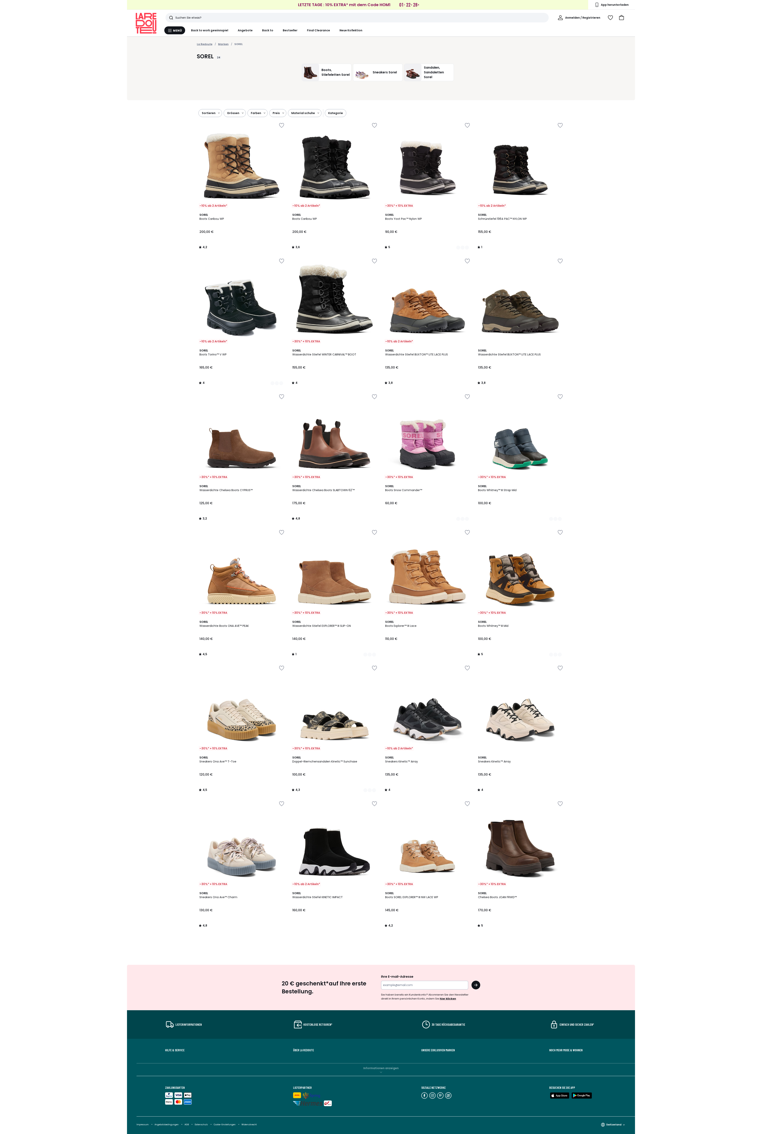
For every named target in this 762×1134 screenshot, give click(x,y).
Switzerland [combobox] (614, 1124)
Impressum (143, 1124)
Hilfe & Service (175, 1050)
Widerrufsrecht (249, 1124)
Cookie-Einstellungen (225, 1124)
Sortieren (209, 113)
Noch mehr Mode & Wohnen (566, 1050)
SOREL (238, 44)
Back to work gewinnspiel (209, 30)
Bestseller (290, 30)
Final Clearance (318, 30)
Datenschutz (201, 1124)
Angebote (245, 30)
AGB (187, 1124)
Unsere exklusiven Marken (438, 1050)
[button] (621, 17)
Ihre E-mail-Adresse (397, 976)
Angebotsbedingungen (167, 1124)
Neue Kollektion (351, 30)
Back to (267, 30)
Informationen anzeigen (381, 1068)
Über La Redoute (303, 1050)
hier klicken (448, 999)
